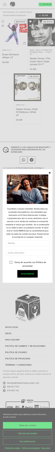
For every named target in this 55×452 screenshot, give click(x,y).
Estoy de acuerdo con (30, 264)
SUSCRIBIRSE (27, 273)
